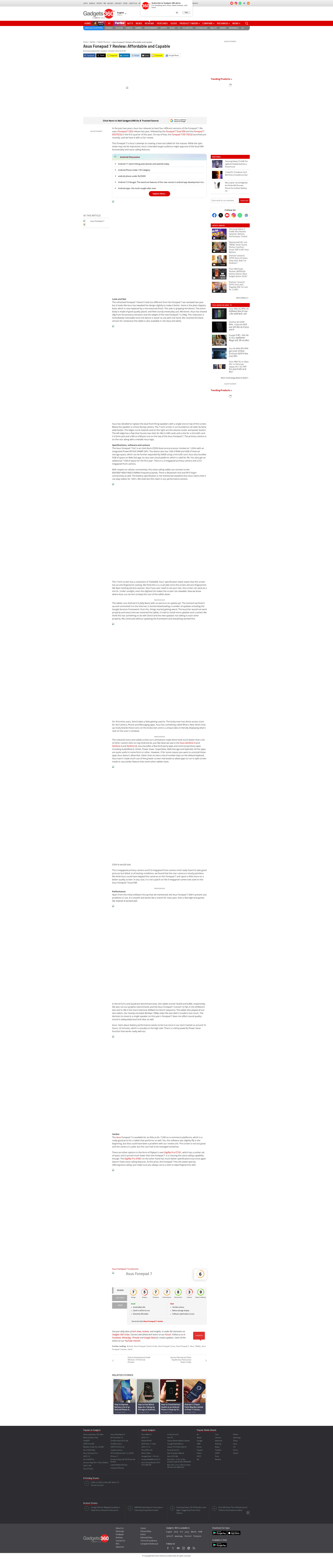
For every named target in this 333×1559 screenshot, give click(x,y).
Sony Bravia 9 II (173, 1450)
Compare (207, 23)
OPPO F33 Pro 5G (117, 1447)
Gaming (138, 28)
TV (179, 28)
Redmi (235, 1435)
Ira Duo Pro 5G (172, 1435)
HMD (199, 1444)
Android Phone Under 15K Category (134, 170)
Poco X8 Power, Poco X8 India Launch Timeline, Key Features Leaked (232, 1509)
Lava (217, 1435)
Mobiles (109, 28)
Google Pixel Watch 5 (175, 1444)
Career (143, 1528)
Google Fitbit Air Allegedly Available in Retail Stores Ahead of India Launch (105, 1509)
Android (130, 1346)
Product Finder (189, 23)
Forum (168, 1334)
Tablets (213, 28)
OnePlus (218, 1450)
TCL (234, 1447)
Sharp (235, 1441)
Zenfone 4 (117, 746)
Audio (172, 28)
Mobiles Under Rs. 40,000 (93, 1447)
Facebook (116, 1337)
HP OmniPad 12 (117, 1438)
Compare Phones (117, 1468)
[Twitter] (221, 215)
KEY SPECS (120, 1298)
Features (162, 23)
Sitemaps (120, 1531)
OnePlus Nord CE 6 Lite (119, 1441)
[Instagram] (233, 215)
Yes (186, 13)
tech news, (137, 1331)
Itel (198, 1460)
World (92, 3)
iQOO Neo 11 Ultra (148, 1444)
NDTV (86, 3)
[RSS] (248, 3)
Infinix (199, 1453)
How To (129, 28)
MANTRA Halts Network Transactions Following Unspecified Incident (149, 1509)
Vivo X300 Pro (88, 1460)
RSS (117, 1544)
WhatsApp (126, 1337)
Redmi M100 (146, 1441)
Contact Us (120, 1541)
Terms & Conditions (148, 1541)
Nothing (218, 1444)
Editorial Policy (146, 1538)
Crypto (164, 28)
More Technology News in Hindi (234, 377)
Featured (216, 157)
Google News (150, 1337)
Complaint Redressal (149, 1544)
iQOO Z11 (145, 1438)
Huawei (200, 1450)
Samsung (236, 1438)
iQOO (199, 1456)
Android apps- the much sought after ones (137, 188)
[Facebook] (214, 215)
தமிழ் (187, 1532)
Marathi (194, 3)
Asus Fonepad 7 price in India (145, 1346)
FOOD (125, 3)
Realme (218, 1460)
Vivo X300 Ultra (89, 1450)
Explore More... (159, 193)
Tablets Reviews (103, 42)
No (177, 12)
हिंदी (105, 3)
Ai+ (198, 1435)
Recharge (222, 23)
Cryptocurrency (116, 1450)
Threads (135, 1337)
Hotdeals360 (201, 28)
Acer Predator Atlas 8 (175, 1453)
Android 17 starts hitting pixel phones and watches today (143, 164)
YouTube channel (132, 1340)
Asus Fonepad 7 (139, 1274)
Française (197, 1536)
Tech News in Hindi (221, 305)
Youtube (178, 1547)
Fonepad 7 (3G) (125, 131)
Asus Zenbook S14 (90, 1453)
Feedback (120, 1535)
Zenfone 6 (131, 746)
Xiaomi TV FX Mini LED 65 (177, 1447)
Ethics (143, 1535)
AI (109, 23)
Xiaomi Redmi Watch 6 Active (178, 1441)
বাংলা (181, 1532)
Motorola (218, 1441)
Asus (118, 1137)
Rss (193, 1547)
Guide (174, 23)
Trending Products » (221, 79)
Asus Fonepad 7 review (153, 1321)
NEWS (120, 1305)
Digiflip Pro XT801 (133, 1158)
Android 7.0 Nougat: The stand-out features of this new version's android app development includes (161, 182)
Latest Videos (218, 225)
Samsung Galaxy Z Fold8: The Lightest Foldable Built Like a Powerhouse (236, 164)
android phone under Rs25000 (132, 176)
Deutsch (188, 1536)
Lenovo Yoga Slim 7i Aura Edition (95, 1463)
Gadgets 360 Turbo (120, 1334)
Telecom (119, 28)
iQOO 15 (86, 1456)
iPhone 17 (115, 1456)
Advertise (120, 1547)
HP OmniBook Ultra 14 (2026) (122, 1453)
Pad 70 (170, 1438)
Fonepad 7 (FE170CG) (182, 134)
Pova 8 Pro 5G (146, 1450)
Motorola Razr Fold (90, 1438)
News (139, 23)
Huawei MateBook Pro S (150, 1460)
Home (88, 23)
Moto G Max (146, 1453)
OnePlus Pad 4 (116, 1444)
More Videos (241, 297)
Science (223, 28)
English (169, 1532)
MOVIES (110, 3)
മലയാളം (179, 1536)
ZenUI (130, 1349)
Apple (199, 1438)
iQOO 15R (87, 1466)
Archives (119, 1538)
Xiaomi (235, 1453)
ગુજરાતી (169, 1536)
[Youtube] (227, 215)
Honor (199, 1447)
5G (243, 28)
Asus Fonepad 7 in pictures (125, 1268)
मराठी (200, 1532)
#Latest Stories (90, 1503)
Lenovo (218, 1438)
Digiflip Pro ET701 (172, 1152)
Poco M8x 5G (146, 1435)
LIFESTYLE (133, 3)
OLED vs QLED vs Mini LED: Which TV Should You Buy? (105, 1484)
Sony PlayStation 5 (118, 1435)
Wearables (234, 28)
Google (199, 1441)
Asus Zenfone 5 (187, 742)
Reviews (149, 23)
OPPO (217, 1453)
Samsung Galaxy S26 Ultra (93, 1435)
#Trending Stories (91, 1478)
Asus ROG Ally (172, 1456)
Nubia (217, 1447)
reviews (145, 1331)
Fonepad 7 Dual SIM (175, 131)
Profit (99, 3)
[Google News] (246, 215)
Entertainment (151, 28)
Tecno (235, 1450)
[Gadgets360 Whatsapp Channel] (240, 215)
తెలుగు (193, 1532)
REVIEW (120, 1290)
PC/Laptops (188, 28)
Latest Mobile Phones (119, 1465)
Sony (235, 1444)
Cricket (118, 3)
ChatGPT (86, 1441)
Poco (217, 1456)
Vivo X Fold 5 (88, 1469)
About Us (120, 1528)
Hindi (176, 1532)
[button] (204, 1396)
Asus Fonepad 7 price (166, 1346)
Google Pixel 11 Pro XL (150, 1456)
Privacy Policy (145, 1531)
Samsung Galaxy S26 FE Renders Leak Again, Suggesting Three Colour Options (191, 1510)
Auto (130, 23)
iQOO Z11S (145, 1447)
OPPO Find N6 (88, 1444)
